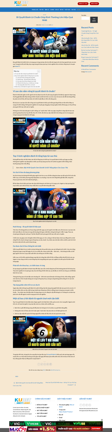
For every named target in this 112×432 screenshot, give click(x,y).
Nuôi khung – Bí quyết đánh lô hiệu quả (27, 79)
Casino (52, 9)
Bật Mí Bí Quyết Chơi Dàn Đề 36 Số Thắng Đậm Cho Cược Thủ (46, 168)
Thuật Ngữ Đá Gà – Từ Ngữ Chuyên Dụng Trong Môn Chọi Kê (90, 33)
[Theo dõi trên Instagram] (83, 405)
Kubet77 (17, 66)
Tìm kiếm (83, 15)
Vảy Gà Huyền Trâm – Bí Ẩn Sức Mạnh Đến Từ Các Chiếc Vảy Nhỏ (89, 40)
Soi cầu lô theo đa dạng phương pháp (26, 77)
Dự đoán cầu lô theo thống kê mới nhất (27, 81)
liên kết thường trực (55, 370)
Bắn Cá (47, 9)
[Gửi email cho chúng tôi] (89, 405)
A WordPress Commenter (88, 69)
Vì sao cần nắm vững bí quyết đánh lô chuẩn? (26, 73)
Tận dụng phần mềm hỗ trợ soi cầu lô (26, 84)
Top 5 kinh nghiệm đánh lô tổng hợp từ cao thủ (27, 75)
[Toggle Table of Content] (38, 71)
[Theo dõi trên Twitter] (86, 405)
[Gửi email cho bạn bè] (44, 364)
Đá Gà (57, 9)
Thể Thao (67, 9)
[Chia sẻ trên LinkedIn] (50, 364)
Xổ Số (78, 9)
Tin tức (41, 9)
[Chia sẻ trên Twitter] (41, 364)
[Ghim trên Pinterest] (47, 364)
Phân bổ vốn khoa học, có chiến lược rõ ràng (28, 83)
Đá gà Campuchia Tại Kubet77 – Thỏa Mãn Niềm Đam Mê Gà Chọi (89, 59)
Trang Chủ (35, 9)
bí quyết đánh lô (51, 354)
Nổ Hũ (61, 9)
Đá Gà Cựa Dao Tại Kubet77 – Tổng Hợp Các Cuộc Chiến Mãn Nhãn (89, 52)
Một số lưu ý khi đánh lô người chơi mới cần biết (27, 86)
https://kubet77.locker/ (66, 412)
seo (52, 24)
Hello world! (88, 71)
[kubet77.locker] (21, 3)
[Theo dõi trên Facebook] (81, 405)
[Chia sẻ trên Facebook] (38, 364)
